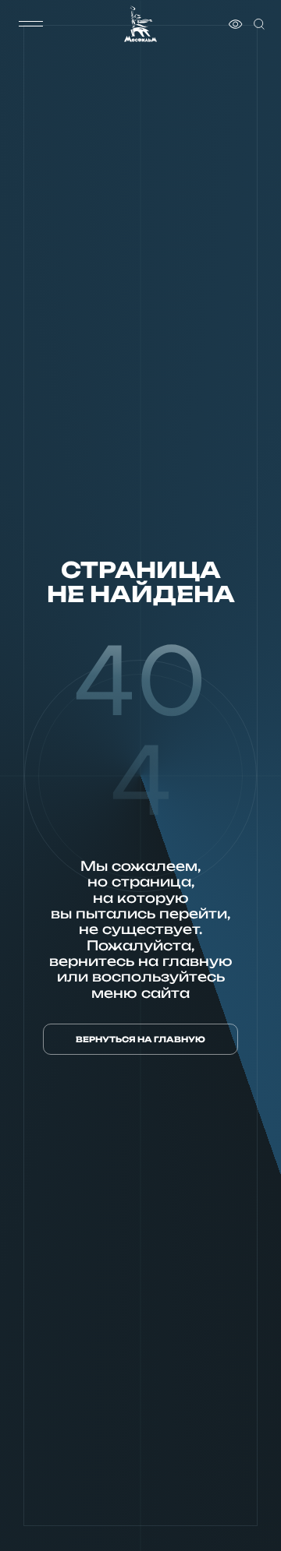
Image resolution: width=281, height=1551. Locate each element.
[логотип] (140, 23)
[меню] (30, 24)
